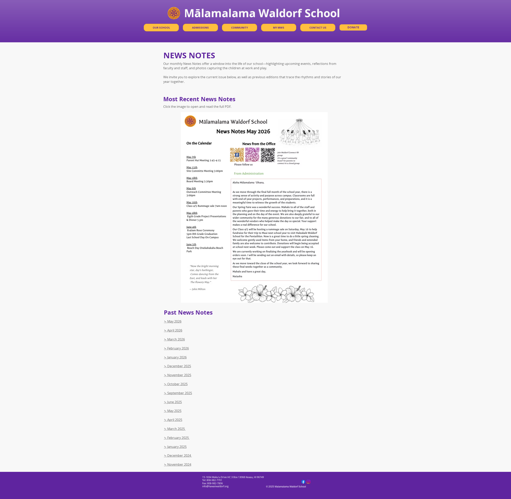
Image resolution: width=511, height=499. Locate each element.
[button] (161, 27)
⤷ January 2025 (175, 447)
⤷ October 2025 (176, 384)
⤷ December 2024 (178, 455)
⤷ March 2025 (175, 429)
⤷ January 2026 (175, 357)
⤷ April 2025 (173, 420)
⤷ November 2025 (177, 375)
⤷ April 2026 (173, 330)
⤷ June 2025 (173, 402)
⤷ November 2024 (177, 464)
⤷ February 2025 (177, 438)
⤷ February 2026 (176, 348)
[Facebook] (303, 481)
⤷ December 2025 (177, 366)
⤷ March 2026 (174, 339)
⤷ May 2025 (172, 411)
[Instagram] (308, 481)
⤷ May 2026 (172, 321)
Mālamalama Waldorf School (262, 12)
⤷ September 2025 (178, 393)
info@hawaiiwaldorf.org (215, 486)
